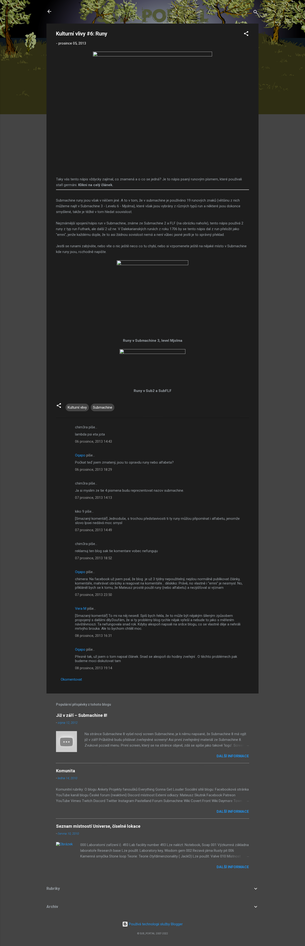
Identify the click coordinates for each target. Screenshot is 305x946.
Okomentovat (71, 679)
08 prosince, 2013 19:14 (93, 668)
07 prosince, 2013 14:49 (93, 530)
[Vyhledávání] (256, 13)
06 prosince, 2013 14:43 (93, 441)
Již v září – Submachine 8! (81, 715)
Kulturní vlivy (77, 407)
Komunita (65, 770)
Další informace (233, 756)
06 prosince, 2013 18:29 (93, 469)
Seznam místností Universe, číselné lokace (98, 826)
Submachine (102, 407)
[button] (246, 34)
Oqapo (80, 455)
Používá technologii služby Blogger (155, 924)
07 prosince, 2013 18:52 (93, 558)
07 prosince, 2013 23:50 (93, 595)
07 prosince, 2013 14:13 (93, 497)
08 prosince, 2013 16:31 (93, 636)
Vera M (80, 608)
